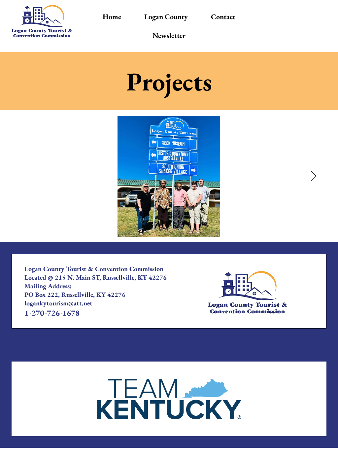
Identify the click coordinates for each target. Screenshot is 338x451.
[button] (166, 17)
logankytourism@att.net (58, 303)
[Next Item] (313, 176)
